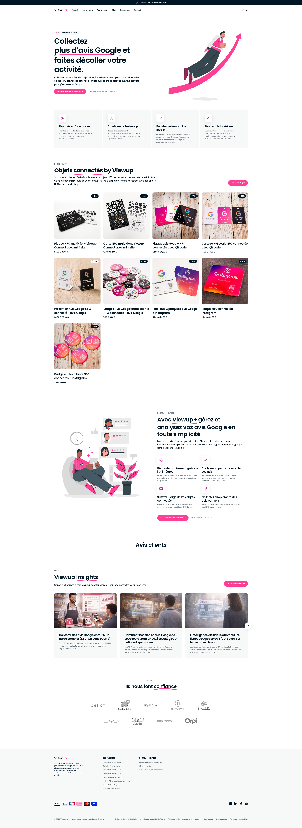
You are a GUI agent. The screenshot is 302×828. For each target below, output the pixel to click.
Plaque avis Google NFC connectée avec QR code (169, 246)
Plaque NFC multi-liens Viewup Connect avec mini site (75, 246)
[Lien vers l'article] (85, 625)
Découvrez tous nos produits (70, 91)
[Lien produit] (77, 222)
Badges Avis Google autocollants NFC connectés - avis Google (126, 311)
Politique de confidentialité (126, 819)
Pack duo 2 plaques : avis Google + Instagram (175, 311)
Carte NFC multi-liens (111, 766)
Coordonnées (221, 819)
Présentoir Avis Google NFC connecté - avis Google (72, 311)
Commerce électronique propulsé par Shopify (85, 819)
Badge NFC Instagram (111, 788)
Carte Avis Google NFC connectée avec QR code (225, 246)
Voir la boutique (238, 183)
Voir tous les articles (236, 583)
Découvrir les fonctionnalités (150, 762)
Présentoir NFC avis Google (113, 777)
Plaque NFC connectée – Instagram (218, 311)
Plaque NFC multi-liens (112, 762)
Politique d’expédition (239, 819)
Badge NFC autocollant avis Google (116, 781)
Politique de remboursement (180, 819)
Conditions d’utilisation (203, 819)
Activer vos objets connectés (151, 770)
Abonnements (145, 766)
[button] (245, 10)
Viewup (63, 819)
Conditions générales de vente (152, 819)
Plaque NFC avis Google (112, 770)
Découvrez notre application (173, 518)
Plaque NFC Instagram (111, 785)
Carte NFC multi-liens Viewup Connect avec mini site (123, 246)
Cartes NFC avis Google (112, 773)
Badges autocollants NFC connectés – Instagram (71, 376)
